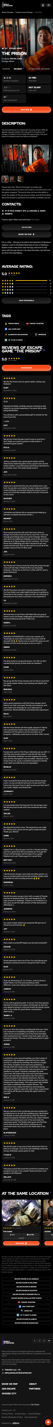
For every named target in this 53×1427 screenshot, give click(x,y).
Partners (34, 1389)
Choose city (9, 1394)
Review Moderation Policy (12, 1417)
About (33, 1384)
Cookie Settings (34, 1414)
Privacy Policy (7, 1414)
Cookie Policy (20, 1414)
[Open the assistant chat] (48, 1422)
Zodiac (47, 1231)
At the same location (39, 69)
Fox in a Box (16, 59)
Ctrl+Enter (35, 219)
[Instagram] (39, 1341)
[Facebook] (34, 1341)
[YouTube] (49, 1341)
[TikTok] (44, 1341)
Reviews (19, 69)
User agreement (30, 1417)
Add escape (8, 1389)
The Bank (7, 1231)
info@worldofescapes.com (18, 1373)
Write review (26, 368)
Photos (6, 69)
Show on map (10, 1384)
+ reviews (12, 275)
